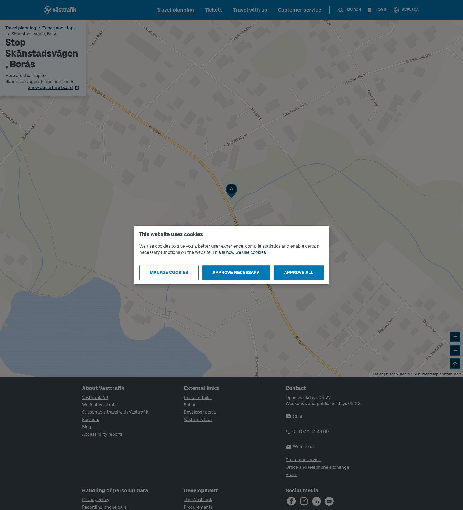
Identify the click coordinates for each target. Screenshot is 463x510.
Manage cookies (169, 272)
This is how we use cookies (239, 252)
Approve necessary (235, 272)
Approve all (298, 272)
